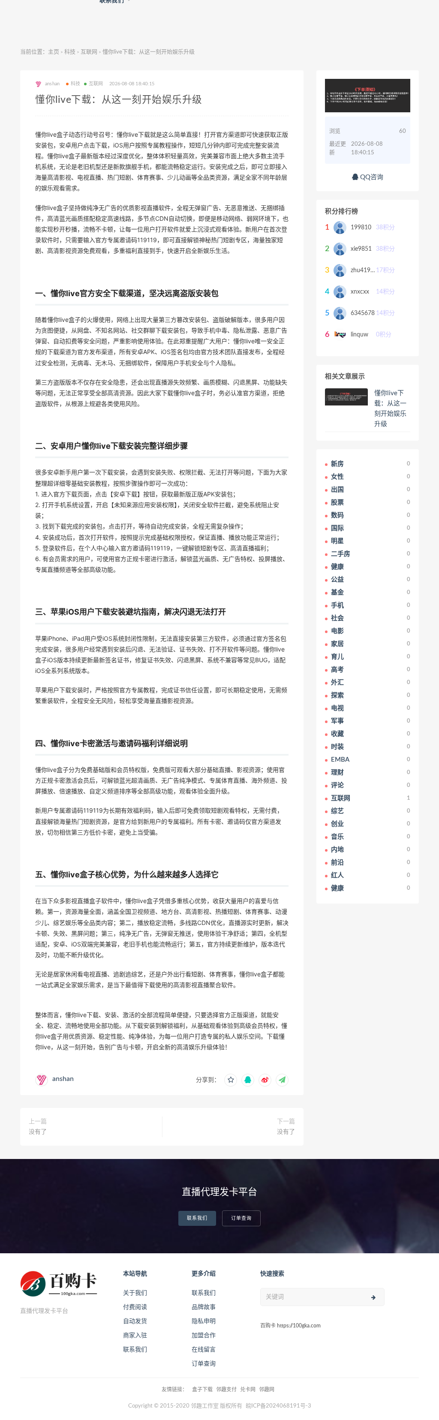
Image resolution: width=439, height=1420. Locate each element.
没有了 (38, 1132)
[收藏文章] (230, 1080)
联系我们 (197, 1218)
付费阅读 (135, 1307)
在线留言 (204, 1350)
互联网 (89, 52)
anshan (63, 1078)
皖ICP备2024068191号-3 (278, 1406)
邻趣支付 (226, 1389)
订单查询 (241, 1218)
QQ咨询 (370, 177)
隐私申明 (204, 1321)
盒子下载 (202, 1389)
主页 (53, 52)
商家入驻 (135, 1336)
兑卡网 (248, 1389)
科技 (69, 52)
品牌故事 (204, 1307)
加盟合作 (204, 1336)
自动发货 (135, 1321)
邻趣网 (266, 1389)
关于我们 (135, 1293)
